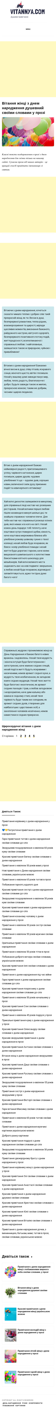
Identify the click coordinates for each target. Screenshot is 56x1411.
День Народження (12, 1403)
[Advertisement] (28, 69)
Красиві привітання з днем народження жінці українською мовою (34, 1311)
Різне (24, 1403)
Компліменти (35, 1403)
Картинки (20, 1406)
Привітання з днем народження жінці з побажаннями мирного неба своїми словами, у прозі (34, 1269)
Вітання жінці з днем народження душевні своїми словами (32, 1290)
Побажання (8, 1406)
